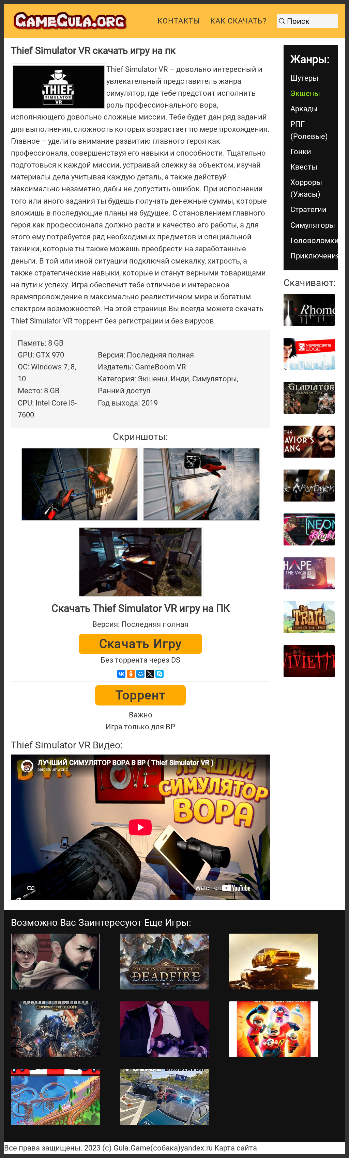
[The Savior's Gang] (309, 442)
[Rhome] (309, 310)
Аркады (304, 109)
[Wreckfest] (273, 961)
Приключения (314, 256)
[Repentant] (55, 961)
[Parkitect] (55, 1097)
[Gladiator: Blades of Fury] (309, 398)
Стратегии (308, 209)
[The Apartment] (309, 486)
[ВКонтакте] (121, 674)
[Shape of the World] (309, 573)
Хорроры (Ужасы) (306, 188)
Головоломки (314, 240)
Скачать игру (140, 644)
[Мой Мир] (140, 674)
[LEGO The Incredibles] (273, 1029)
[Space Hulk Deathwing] (55, 1029)
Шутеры (304, 78)
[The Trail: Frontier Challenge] (309, 617)
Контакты (178, 21)
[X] (150, 674)
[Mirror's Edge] (309, 354)
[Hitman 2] (164, 1029)
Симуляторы (312, 225)
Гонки (300, 151)
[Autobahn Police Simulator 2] (164, 1097)
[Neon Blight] (309, 529)
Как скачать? (238, 21)
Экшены (305, 93)
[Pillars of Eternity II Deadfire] (164, 961)
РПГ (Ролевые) (309, 130)
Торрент (141, 695)
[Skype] (159, 674)
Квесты (303, 167)
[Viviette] (309, 661)
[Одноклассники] (131, 674)
